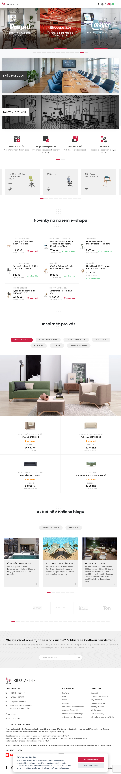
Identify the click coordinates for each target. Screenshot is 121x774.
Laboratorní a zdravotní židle (102, 717)
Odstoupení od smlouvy (72, 717)
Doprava (65, 703)
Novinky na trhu (51, 527)
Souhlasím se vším (91, 759)
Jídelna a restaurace (99, 696)
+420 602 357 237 (16, 697)
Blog (64, 696)
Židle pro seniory (97, 713)
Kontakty (66, 693)
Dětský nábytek (97, 710)
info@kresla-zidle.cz (17, 701)
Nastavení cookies (91, 765)
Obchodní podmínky (70, 710)
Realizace (73, 527)
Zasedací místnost (76, 340)
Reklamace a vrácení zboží (73, 707)
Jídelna (56, 345)
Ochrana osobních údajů (72, 713)
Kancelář (38, 345)
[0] (111, 4)
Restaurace (101, 340)
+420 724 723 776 (17, 693)
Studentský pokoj (48, 340)
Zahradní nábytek (98, 703)
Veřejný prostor (79, 345)
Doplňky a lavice (97, 707)
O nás (64, 700)
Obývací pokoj (21, 340)
